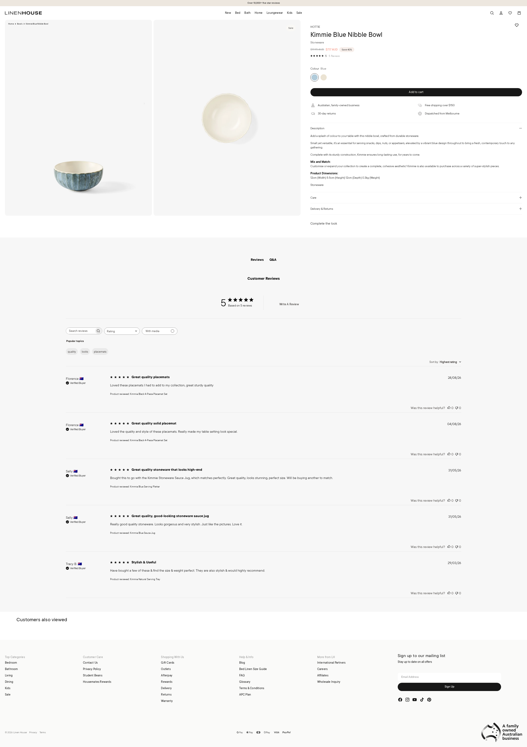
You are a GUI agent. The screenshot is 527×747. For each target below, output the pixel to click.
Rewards (166, 682)
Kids (7, 688)
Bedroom (11, 663)
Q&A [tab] (272, 260)
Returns (166, 694)
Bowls (19, 24)
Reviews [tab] (257, 260)
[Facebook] (400, 699)
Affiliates (322, 675)
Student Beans (92, 675)
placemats (100, 352)
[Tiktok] (422, 699)
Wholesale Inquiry (328, 682)
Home (11, 24)
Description (317, 128)
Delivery (166, 688)
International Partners (331, 663)
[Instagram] (407, 699)
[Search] (492, 12)
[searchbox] (80, 331)
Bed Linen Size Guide (253, 669)
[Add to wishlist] (517, 25)
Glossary (245, 682)
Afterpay (166, 675)
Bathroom (11, 669)
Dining (9, 682)
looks (85, 352)
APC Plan (245, 694)
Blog (242, 663)
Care (313, 198)
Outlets (165, 669)
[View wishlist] (510, 12)
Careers (322, 669)
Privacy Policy (92, 669)
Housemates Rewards (97, 682)
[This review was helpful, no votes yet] (449, 408)
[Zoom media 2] (227, 118)
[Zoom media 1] (78, 118)
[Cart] (519, 12)
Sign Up (449, 686)
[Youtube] (414, 699)
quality (72, 352)
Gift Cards (167, 663)
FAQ (242, 675)
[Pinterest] (429, 699)
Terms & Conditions (251, 688)
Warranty (167, 701)
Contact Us (90, 663)
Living (9, 675)
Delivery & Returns (321, 209)
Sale (7, 694)
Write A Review (289, 304)
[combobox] (122, 331)
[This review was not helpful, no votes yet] (456, 408)
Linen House (20, 732)
